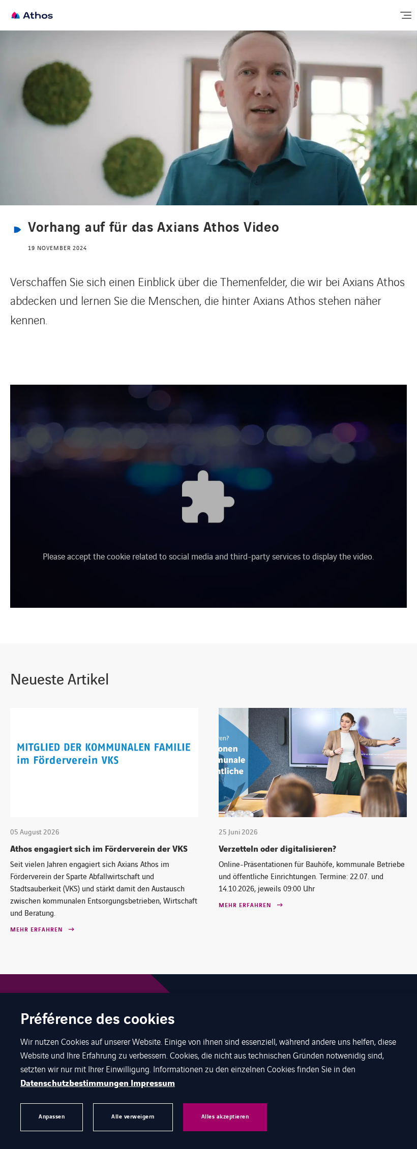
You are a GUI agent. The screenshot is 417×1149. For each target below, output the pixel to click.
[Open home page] (32, 15)
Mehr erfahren (36, 930)
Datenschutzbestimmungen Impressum (97, 1083)
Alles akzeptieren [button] (225, 1117)
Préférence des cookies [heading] (97, 1020)
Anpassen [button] (52, 1117)
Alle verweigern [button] (133, 1117)
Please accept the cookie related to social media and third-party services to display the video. (208, 556)
